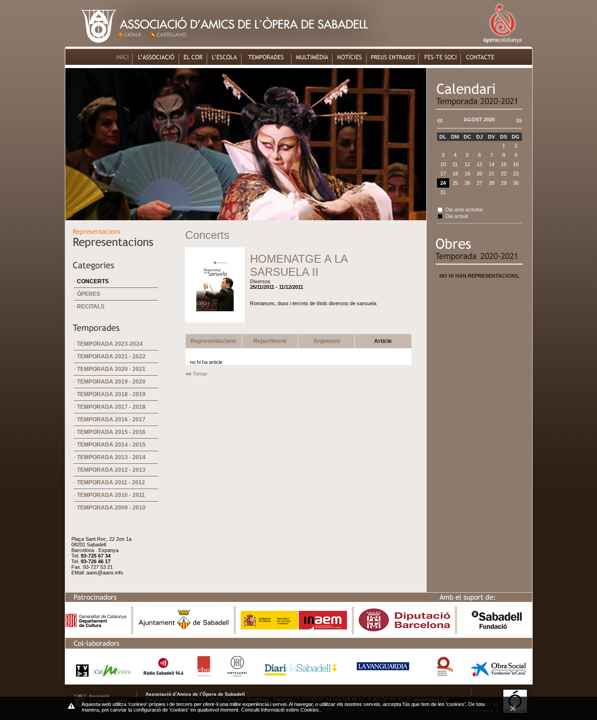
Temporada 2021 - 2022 (111, 356)
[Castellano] (170, 44)
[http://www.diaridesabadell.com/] (300, 674)
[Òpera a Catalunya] (502, 44)
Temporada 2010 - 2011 (111, 495)
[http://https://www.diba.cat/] (404, 629)
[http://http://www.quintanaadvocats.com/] (445, 674)
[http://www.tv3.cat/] (100, 674)
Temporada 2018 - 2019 (111, 394)
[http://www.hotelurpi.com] (238, 674)
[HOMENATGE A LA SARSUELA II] (215, 315)
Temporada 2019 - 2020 (111, 381)
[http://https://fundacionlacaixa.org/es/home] (498, 674)
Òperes (88, 294)
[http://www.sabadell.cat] (184, 629)
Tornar (200, 374)
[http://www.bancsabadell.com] (496, 629)
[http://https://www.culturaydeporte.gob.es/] (293, 627)
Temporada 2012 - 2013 (111, 470)
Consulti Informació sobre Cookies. (280, 710)
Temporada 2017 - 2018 (111, 407)
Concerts (93, 281)
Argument (326, 341)
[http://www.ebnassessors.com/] (204, 674)
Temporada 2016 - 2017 (111, 419)
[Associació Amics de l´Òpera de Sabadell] (91, 44)
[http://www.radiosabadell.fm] (163, 674)
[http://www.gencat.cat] (96, 625)
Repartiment (269, 341)
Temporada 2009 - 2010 (111, 507)
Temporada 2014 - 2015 (111, 444)
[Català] (133, 44)
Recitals (90, 306)
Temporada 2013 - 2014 (111, 457)
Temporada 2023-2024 (110, 344)
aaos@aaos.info (104, 572)
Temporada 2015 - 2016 (111, 432)
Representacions (213, 341)
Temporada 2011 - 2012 (111, 482)
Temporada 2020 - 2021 (111, 369)
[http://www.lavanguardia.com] (384, 674)
